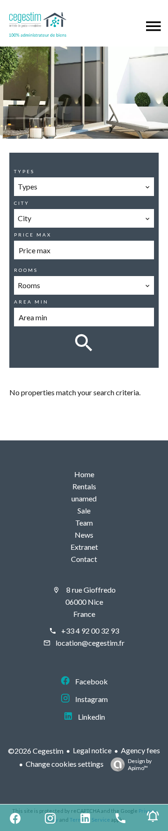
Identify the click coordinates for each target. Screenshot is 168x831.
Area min (31, 301)
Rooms (26, 270)
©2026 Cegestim (35, 750)
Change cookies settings (65, 763)
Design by (140, 764)
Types (24, 171)
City (21, 203)
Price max (32, 234)
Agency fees (140, 750)
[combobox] (84, 186)
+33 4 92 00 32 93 (90, 630)
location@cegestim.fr (90, 642)
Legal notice (92, 750)
